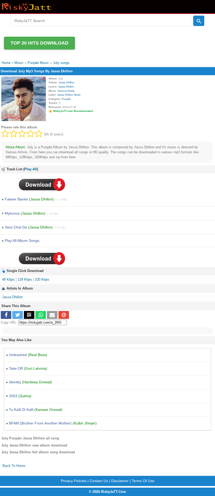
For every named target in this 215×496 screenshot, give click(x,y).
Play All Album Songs (21, 240)
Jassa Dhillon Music (69, 94)
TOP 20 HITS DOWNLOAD (39, 43)
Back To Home (14, 466)
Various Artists (66, 90)
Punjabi (66, 98)
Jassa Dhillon (66, 82)
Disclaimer (119, 481)
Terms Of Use (143, 481)
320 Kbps (42, 279)
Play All (30, 169)
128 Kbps (25, 279)
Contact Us (99, 481)
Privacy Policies (74, 481)
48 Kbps (8, 279)
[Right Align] (198, 21)
